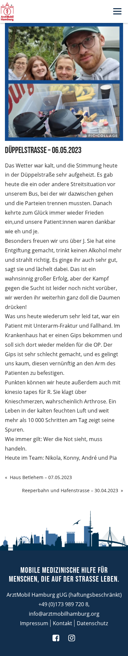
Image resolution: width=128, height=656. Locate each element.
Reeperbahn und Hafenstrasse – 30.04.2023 (70, 490)
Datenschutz (92, 623)
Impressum (34, 623)
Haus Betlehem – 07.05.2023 (41, 477)
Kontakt (62, 623)
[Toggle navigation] (117, 11)
